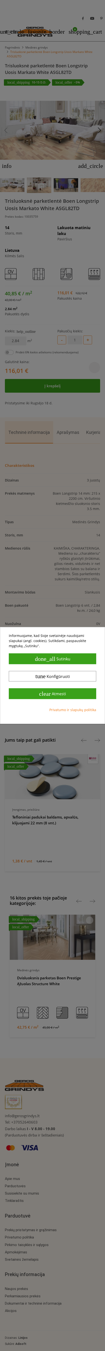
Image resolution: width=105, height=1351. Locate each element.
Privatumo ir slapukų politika (72, 710)
